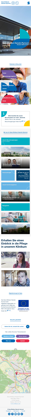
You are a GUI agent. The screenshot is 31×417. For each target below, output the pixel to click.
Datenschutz (16, 411)
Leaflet (16, 392)
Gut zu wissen (23, 336)
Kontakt (23, 411)
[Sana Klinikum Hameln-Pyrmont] (17, 373)
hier (24, 121)
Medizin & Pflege (8, 336)
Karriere (22, 341)
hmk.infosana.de (15, 403)
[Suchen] (17, 3)
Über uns (8, 341)
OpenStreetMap (22, 392)
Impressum (8, 411)
